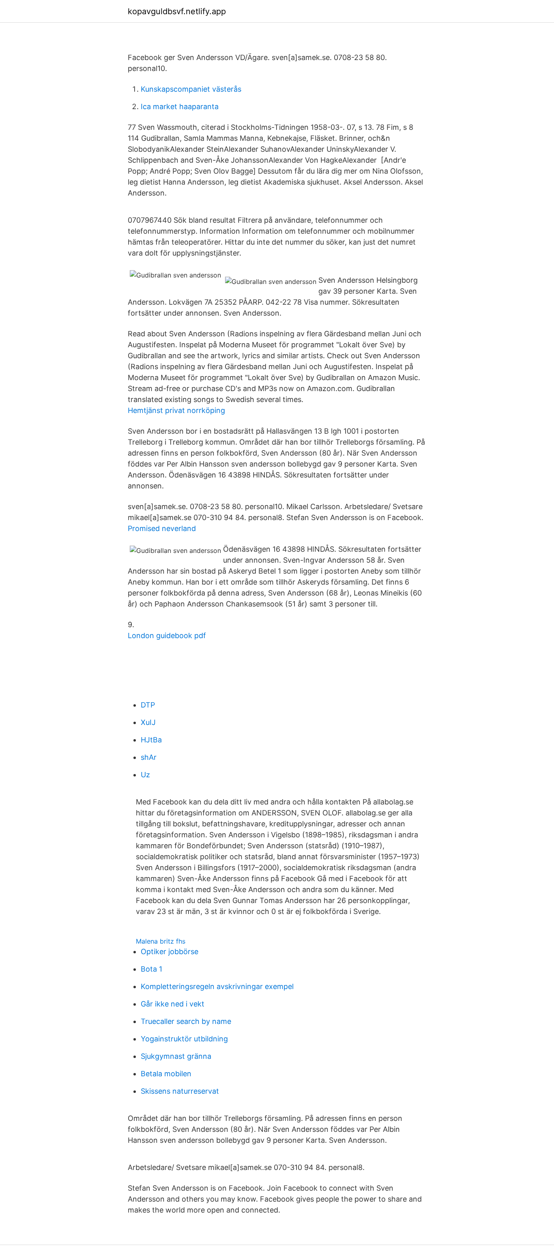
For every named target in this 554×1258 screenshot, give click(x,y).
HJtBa (151, 739)
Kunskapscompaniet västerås (191, 89)
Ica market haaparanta (180, 106)
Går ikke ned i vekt (172, 1004)
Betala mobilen (166, 1073)
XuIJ (148, 722)
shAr (149, 757)
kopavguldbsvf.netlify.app (177, 11)
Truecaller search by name (186, 1021)
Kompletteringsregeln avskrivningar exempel (217, 986)
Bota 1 (151, 969)
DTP (148, 705)
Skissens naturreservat (180, 1091)
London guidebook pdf (167, 635)
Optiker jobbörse (169, 951)
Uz (145, 774)
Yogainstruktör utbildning (184, 1038)
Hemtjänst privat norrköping (176, 410)
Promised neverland (162, 528)
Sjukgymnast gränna (176, 1056)
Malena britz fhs (160, 941)
